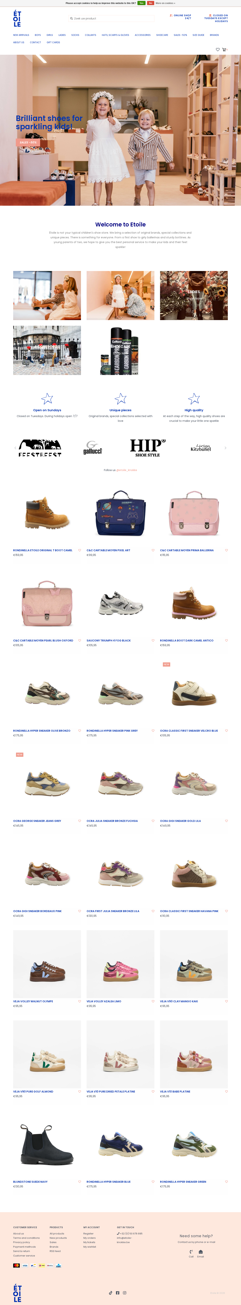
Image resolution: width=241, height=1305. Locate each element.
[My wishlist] (218, 49)
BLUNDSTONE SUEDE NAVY (30, 1182)
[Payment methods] (17, 1266)
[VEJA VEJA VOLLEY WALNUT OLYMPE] (47, 964)
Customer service (24, 1255)
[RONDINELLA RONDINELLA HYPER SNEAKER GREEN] (194, 1145)
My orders (89, 1238)
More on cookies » (165, 3)
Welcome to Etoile (120, 224)
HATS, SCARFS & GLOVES (115, 35)
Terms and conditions (26, 1238)
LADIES (62, 35)
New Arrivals (21, 35)
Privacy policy (21, 1242)
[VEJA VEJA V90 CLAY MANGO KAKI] (194, 964)
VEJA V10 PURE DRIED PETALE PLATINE (111, 1091)
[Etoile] (38, 18)
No (150, 3)
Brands (214, 35)
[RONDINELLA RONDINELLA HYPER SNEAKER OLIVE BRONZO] (47, 694)
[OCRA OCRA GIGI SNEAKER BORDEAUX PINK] (47, 874)
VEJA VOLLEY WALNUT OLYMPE (33, 1001)
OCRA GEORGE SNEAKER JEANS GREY (37, 821)
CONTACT (35, 42)
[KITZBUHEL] (187, 448)
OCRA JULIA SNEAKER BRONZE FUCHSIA (112, 821)
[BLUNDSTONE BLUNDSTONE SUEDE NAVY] (47, 1145)
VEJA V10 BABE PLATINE (175, 1091)
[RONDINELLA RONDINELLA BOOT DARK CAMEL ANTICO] (194, 603)
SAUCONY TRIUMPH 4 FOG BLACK (109, 640)
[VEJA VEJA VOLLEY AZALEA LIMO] (120, 964)
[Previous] (15, 448)
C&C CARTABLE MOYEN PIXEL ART (108, 550)
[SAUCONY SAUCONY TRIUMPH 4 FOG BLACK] (120, 603)
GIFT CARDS (53, 42)
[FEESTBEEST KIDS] (26, 448)
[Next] (225, 448)
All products (57, 1233)
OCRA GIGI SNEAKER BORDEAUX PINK (37, 911)
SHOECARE (162, 35)
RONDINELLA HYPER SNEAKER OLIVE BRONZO (41, 731)
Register (88, 1233)
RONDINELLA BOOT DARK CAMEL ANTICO (187, 640)
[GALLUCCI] (80, 448)
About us (18, 42)
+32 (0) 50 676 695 (131, 1233)
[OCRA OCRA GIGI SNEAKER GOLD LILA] (194, 784)
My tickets (89, 1242)
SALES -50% (180, 35)
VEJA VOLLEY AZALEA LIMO (104, 1001)
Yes (141, 3)
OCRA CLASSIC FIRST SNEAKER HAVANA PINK (189, 911)
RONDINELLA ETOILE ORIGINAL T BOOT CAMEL (42, 550)
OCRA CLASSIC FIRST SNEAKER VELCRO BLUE (189, 731)
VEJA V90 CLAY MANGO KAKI (179, 1001)
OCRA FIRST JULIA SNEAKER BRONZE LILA (113, 911)
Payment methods (24, 1247)
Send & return (21, 1251)
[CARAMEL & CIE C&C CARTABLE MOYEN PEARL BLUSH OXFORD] (47, 603)
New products (58, 1238)
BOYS (38, 35)
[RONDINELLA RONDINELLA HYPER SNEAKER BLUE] (120, 1145)
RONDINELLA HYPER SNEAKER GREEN (183, 1182)
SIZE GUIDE (198, 35)
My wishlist (89, 1247)
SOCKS (75, 35)
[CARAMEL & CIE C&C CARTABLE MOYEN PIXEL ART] (120, 513)
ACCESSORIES (143, 35)
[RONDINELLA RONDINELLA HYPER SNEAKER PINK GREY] (120, 694)
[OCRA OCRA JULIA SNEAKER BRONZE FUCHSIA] (120, 784)
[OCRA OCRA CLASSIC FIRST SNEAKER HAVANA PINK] (194, 874)
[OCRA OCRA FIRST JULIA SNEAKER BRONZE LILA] (120, 874)
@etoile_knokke (126, 470)
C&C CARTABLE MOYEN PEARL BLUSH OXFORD (43, 640)
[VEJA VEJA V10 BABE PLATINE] (194, 1054)
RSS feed (55, 1251)
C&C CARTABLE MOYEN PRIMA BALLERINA (187, 550)
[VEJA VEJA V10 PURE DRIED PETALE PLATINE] (120, 1054)
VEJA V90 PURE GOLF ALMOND (33, 1091)
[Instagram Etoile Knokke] (124, 1293)
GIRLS (50, 35)
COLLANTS (90, 35)
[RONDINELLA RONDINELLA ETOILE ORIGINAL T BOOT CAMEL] (47, 513)
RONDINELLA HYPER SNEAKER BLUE (108, 1182)
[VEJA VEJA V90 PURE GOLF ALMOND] (47, 1054)
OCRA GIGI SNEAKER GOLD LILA (180, 821)
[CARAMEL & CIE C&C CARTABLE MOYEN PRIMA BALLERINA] (194, 513)
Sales (53, 1242)
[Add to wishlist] (79, 550)
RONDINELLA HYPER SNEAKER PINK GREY (112, 731)
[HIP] (134, 448)
